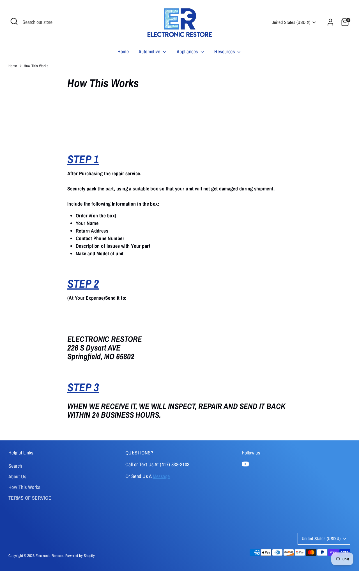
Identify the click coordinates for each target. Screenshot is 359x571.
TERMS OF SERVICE (29, 497)
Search (15, 465)
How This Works (36, 65)
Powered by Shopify (80, 555)
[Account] (330, 22)
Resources (225, 51)
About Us (17, 476)
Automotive (150, 51)
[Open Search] (14, 21)
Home (123, 51)
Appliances (188, 51)
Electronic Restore (49, 555)
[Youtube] (245, 464)
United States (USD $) (290, 22)
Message (161, 476)
